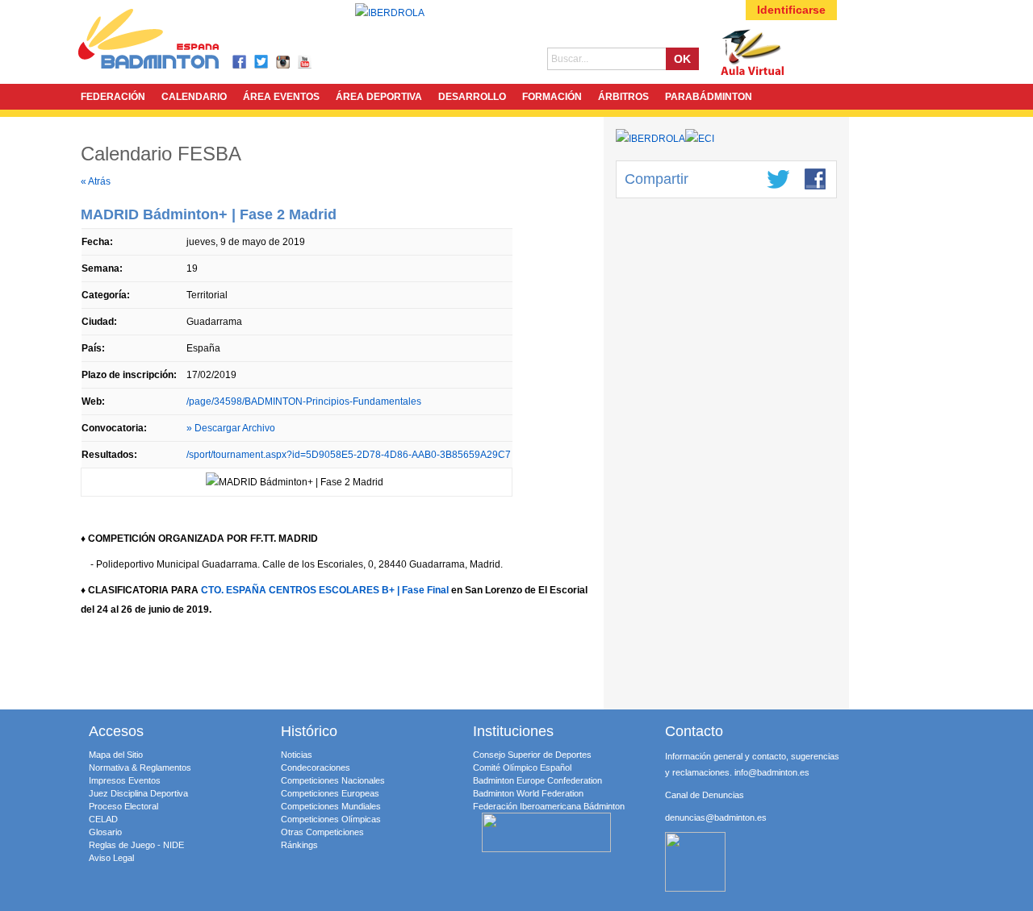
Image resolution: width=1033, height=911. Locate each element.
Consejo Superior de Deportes (532, 754)
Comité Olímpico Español (522, 767)
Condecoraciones (315, 767)
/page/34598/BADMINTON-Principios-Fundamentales (303, 401)
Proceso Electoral (123, 806)
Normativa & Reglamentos (140, 767)
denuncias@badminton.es (716, 817)
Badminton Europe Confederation (537, 780)
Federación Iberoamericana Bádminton (549, 806)
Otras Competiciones (322, 832)
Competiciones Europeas (330, 793)
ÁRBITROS (623, 96)
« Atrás (96, 181)
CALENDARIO (194, 96)
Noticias (296, 754)
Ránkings (299, 845)
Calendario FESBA (161, 153)
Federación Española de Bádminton (169, 41)
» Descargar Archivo (230, 428)
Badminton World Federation (528, 793)
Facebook (240, 62)
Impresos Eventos (125, 780)
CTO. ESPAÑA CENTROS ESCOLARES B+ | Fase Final (325, 590)
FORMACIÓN (552, 96)
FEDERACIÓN (113, 96)
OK (682, 58)
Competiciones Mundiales (331, 806)
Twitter (262, 62)
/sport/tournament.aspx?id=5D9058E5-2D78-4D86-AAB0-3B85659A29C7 (348, 454)
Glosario (105, 832)
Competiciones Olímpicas (331, 819)
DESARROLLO (472, 96)
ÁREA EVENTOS (281, 96)
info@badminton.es (771, 772)
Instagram (283, 62)
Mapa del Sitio (116, 754)
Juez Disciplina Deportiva (138, 793)
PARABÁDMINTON (708, 96)
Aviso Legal (111, 858)
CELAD (103, 819)
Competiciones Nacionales (333, 780)
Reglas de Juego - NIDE (136, 845)
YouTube (305, 62)
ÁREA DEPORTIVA (379, 96)
